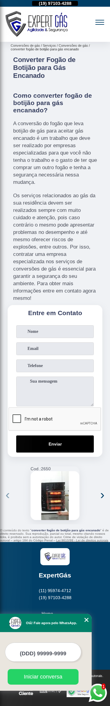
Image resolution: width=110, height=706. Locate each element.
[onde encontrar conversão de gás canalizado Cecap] (55, 495)
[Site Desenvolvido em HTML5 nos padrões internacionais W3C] (50, 691)
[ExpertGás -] (37, 35)
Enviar (55, 444)
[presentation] (8, 494)
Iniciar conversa (43, 677)
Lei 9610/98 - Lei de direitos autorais (82, 540)
